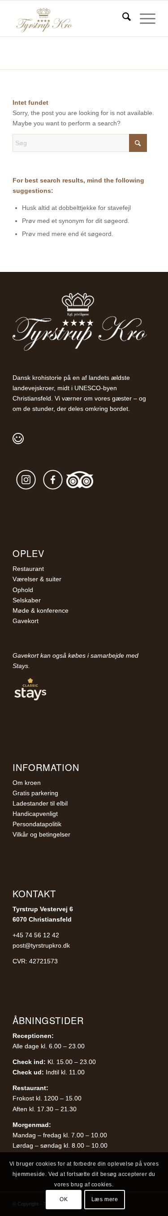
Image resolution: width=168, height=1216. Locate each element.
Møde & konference (41, 610)
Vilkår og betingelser (41, 834)
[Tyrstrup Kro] (70, 18)
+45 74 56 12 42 (36, 935)
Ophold (23, 589)
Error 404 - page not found (55, 49)
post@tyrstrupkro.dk (41, 945)
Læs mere (104, 1199)
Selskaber (27, 600)
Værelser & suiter (37, 579)
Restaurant (28, 568)
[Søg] (122, 18)
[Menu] (143, 18)
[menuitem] (122, 18)
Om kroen (27, 782)
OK (64, 1199)
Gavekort (26, 620)
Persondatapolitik (37, 824)
